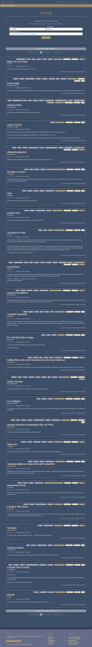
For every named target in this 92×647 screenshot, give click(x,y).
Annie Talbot (12, 530)
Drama (28, 59)
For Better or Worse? (16, 172)
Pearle (10, 235)
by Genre (50, 644)
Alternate (49, 262)
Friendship (29, 290)
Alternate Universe (33, 147)
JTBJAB (10, 195)
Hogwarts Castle (59, 102)
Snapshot (22, 78)
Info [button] (72, 2)
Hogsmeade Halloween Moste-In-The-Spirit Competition (31, 464)
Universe (55, 262)
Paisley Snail (12, 295)
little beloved (12, 154)
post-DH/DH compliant (79, 100)
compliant (45, 78)
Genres (11, 5)
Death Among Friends (16, 485)
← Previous (30, 52)
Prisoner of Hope (14, 105)
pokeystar (11, 339)
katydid (11, 316)
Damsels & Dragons (15, 548)
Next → (62, 52)
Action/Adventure (49, 100)
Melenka (11, 215)
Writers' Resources (74, 642)
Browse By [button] (64, 2)
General (50, 59)
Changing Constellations (17, 293)
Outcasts (11, 594)
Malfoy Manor (61, 335)
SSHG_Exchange (58, 59)
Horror (70, 100)
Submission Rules (73, 644)
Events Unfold (13, 83)
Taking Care (12, 444)
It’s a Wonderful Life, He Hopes (20, 337)
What (58, 78)
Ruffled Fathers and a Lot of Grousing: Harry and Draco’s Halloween (36, 360)
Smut (41, 311)
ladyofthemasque (13, 384)
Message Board (73, 640)
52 (58, 52)
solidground (12, 569)
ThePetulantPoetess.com (26, 644)
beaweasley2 (12, 466)
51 (55, 52)
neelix (10, 64)
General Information (74, 637)
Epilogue (38, 78)
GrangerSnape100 (72, 78)
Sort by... (11, 27)
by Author (50, 639)
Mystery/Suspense (21, 59)
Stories (57, 2)
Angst (33, 59)
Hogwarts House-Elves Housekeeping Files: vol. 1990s (30, 425)
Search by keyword (14, 31)
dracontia (11, 362)
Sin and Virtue (13, 267)
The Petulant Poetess (7, 2)
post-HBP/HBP (62, 262)
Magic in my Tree (14, 125)
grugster (11, 446)
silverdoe (11, 487)
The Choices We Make (16, 232)
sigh (10, 597)
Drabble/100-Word (30, 78)
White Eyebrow (13, 107)
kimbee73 (11, 174)
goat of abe (12, 427)
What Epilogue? (68, 147)
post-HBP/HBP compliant (61, 100)
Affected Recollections (16, 152)
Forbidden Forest (58, 357)
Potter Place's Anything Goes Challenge (56, 169)
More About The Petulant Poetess (13, 641)
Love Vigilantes (13, 401)
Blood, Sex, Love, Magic (17, 61)
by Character (51, 642)
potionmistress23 (13, 403)
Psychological (51, 102)
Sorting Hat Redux (15, 381)
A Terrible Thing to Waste (18, 567)
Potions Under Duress (79, 147)
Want (9, 193)
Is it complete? (50, 27)
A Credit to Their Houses (17, 506)
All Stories (50, 637)
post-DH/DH (51, 78)
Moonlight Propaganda (17, 314)
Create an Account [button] (83, 2)
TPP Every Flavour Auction (55, 290)
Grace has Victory (13, 127)
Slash (52, 311)
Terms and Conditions (75, 639)
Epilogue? (63, 78)
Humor (9, 100)
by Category (51, 640)
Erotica (44, 59)
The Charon (12, 528)
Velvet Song (12, 550)
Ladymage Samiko (13, 85)
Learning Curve (13, 213)
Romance (39, 59)
